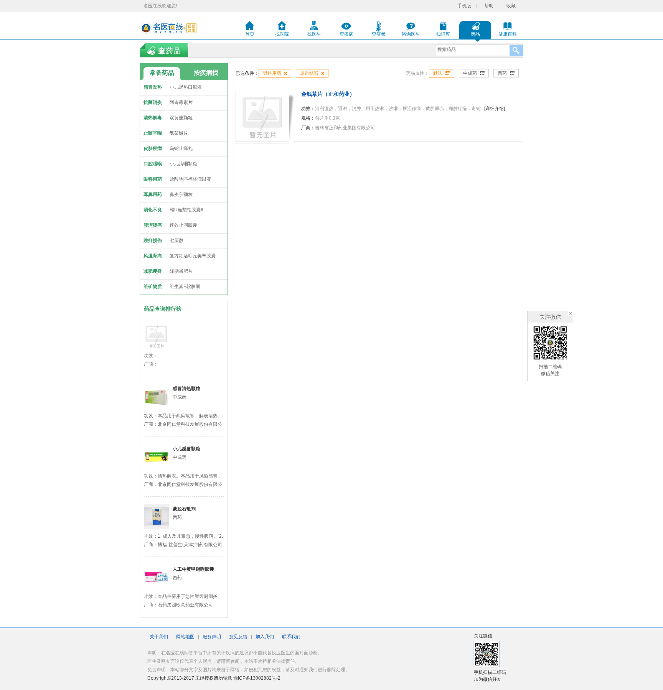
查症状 (379, 34)
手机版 (464, 5)
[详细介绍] (494, 108)
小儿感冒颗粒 (186, 448)
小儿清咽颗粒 (183, 163)
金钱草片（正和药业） (328, 94)
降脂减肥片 (181, 271)
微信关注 (550, 373)
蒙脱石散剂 (184, 509)
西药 (502, 73)
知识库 (443, 34)
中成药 (470, 73)
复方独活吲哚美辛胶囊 (193, 256)
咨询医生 (411, 34)
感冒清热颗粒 (186, 388)
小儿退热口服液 (186, 87)
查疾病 (346, 34)
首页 (249, 34)
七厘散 (176, 240)
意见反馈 (238, 636)
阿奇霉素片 (181, 102)
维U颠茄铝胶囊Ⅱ (186, 209)
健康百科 (507, 34)
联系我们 (291, 636)
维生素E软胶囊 (185, 286)
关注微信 (550, 317)
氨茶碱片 (179, 133)
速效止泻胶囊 (183, 225)
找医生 (314, 34)
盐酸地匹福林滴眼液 (190, 179)
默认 (437, 73)
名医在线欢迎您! (160, 5)
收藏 (511, 5)
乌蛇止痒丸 (181, 148)
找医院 (282, 34)
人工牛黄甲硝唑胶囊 (193, 569)
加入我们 (265, 636)
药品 (475, 34)
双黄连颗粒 (181, 117)
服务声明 (212, 636)
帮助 (488, 5)
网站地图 (185, 636)
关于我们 (159, 636)
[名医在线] (169, 28)
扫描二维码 (550, 366)
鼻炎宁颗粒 (181, 194)
